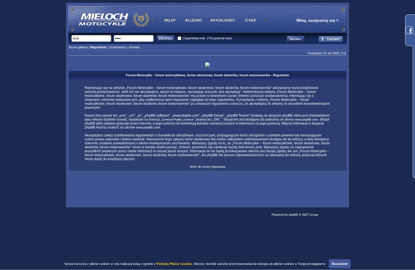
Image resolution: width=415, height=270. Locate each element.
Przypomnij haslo (220, 38)
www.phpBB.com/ (148, 127)
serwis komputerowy (333, 214)
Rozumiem (340, 263)
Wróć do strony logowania (207, 166)
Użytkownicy (118, 47)
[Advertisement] (207, 187)
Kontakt (134, 47)
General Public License (177, 119)
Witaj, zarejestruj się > (317, 20)
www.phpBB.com (306, 119)
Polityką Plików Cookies (174, 263)
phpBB (293, 214)
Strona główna (78, 47)
